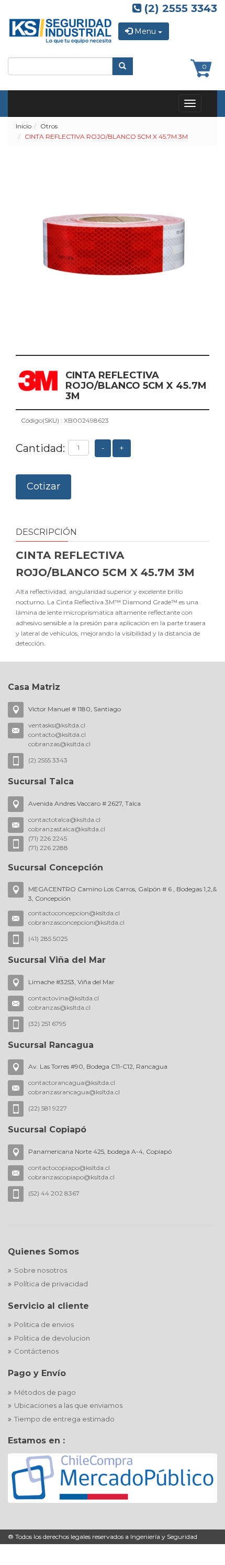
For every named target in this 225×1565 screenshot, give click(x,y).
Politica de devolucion (52, 1338)
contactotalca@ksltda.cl (64, 819)
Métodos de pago (45, 1392)
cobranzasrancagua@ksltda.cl (74, 1092)
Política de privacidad (51, 1284)
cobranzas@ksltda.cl (59, 744)
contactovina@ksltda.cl (63, 998)
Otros (49, 126)
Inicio (23, 126)
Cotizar (43, 486)
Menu (145, 31)
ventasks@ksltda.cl (56, 725)
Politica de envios (44, 1324)
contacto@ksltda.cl (57, 734)
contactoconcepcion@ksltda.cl (74, 913)
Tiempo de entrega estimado (64, 1419)
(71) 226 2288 (48, 848)
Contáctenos (36, 1351)
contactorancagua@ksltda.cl (71, 1082)
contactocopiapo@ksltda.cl (69, 1168)
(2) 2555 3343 (179, 8)
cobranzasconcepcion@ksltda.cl (76, 922)
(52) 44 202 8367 (54, 1193)
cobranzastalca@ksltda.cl (66, 829)
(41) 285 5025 (48, 938)
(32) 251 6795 (47, 1024)
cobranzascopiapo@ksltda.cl (71, 1177)
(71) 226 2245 (47, 838)
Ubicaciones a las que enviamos (68, 1405)
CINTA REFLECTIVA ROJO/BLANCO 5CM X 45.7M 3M (106, 136)
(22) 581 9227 (47, 1108)
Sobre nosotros (40, 1270)
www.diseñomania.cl (158, 1559)
